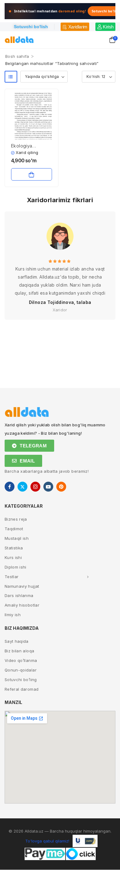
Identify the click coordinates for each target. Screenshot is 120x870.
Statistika (14, 547)
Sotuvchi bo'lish (31, 26)
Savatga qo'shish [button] (31, 174)
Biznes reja (16, 519)
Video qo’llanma (21, 660)
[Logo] (19, 39)
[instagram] (35, 487)
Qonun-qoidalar (21, 669)
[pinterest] (61, 487)
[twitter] (22, 487)
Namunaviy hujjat (22, 586)
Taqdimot (14, 528)
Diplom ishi (15, 567)
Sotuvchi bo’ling (21, 679)
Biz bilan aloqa (19, 650)
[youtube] (48, 487)
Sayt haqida (17, 641)
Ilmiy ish (13, 614)
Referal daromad (21, 689)
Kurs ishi (13, 557)
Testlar (11, 576)
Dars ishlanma (19, 595)
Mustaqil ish (17, 538)
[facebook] (9, 487)
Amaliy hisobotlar (22, 605)
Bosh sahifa (17, 56)
